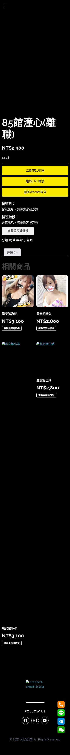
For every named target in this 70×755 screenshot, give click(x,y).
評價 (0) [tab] (12, 252)
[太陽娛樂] (35, 689)
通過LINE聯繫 (35, 181)
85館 (12, 240)
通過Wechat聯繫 (35, 192)
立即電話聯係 (35, 170)
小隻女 (28, 240)
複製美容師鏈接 (17, 231)
